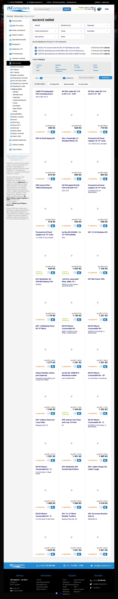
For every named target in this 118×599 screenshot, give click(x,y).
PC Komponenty (17, 54)
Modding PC (16, 44)
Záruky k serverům (18, 133)
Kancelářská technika (19, 40)
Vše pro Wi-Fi (16, 125)
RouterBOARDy (17, 114)
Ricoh (95, 65)
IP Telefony (15, 72)
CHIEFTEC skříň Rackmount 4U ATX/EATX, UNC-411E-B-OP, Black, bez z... (61, 51)
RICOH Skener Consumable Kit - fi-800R (44, 516)
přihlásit (97, 2)
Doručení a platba (42, 587)
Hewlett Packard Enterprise (60, 70)
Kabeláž (15, 92)
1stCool (39, 65)
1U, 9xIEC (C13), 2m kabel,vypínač (94, 191)
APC (38, 67)
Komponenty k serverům (20, 78)
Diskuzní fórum (41, 589)
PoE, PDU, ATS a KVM (19, 81)
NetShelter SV (92, 519)
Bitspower (66, 589)
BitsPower (66, 592)
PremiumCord (78, 70)
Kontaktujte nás (71, 2)
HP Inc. (76, 65)
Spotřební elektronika (19, 140)
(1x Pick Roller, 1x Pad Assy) (97, 378)
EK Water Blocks (68, 584)
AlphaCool (66, 594)
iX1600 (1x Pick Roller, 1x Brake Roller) (96, 332)
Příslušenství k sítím (18, 86)
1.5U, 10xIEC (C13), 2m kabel (97, 144)
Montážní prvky (18, 94)
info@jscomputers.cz (35, 2)
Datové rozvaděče (18, 67)
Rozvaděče (16, 106)
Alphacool (66, 582)
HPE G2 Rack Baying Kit (45, 138)
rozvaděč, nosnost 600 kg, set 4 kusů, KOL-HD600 (45, 379)
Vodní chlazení (17, 149)
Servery (14, 119)
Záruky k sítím (16, 136)
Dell (56, 67)
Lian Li (65, 580)
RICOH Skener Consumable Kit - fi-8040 (44, 469)
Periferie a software (18, 58)
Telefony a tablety (18, 145)
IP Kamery (15, 70)
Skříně (15, 111)
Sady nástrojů (17, 108)
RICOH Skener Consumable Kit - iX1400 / (95, 328)
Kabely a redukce (17, 35)
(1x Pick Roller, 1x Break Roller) (43, 473)
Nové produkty (17, 21)
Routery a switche (18, 117)
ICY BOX (77, 67)
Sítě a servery (18, 16)
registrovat (105, 2)
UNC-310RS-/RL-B (42, 97)
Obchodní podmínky (58, 2)
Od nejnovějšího (83, 84)
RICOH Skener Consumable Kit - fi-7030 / (96, 422)
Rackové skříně (29, 16)
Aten (38, 70)
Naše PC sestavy (17, 25)
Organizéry (16, 97)
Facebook (96, 588)
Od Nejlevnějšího (39, 84)
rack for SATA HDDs (68, 378)
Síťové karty (16, 122)
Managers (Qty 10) (42, 425)
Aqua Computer (79, 580)
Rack (63, 237)
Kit (63, 425)
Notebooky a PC (17, 49)
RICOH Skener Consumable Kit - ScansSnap (69, 328)
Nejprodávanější (69, 84)
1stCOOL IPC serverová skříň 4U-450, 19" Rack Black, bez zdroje (59, 48)
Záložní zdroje (16, 131)
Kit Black (38, 284)
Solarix (95, 67)
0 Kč (107, 9)
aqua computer (79, 589)
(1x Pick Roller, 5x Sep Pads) (45, 519)
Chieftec (58, 65)
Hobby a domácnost (18, 30)
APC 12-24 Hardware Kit (97, 232)
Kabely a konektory (18, 75)
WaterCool (77, 582)
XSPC (76, 587)
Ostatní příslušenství (19, 100)
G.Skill (65, 587)
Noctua (76, 584)
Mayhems (77, 592)
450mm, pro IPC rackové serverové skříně (70, 285)
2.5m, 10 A (65, 191)
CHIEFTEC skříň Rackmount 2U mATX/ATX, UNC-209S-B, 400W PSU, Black (62, 54)
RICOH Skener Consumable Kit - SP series (96, 375)
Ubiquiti (95, 70)
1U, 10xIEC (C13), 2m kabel (44, 237)
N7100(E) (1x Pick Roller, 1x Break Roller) (97, 426)
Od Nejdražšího (54, 84)
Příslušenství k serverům (20, 83)
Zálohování (15, 128)
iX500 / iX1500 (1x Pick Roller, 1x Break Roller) (69, 332)
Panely (15, 103)
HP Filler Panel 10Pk (96, 279)
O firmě (49, 2)
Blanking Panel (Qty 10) (69, 519)
